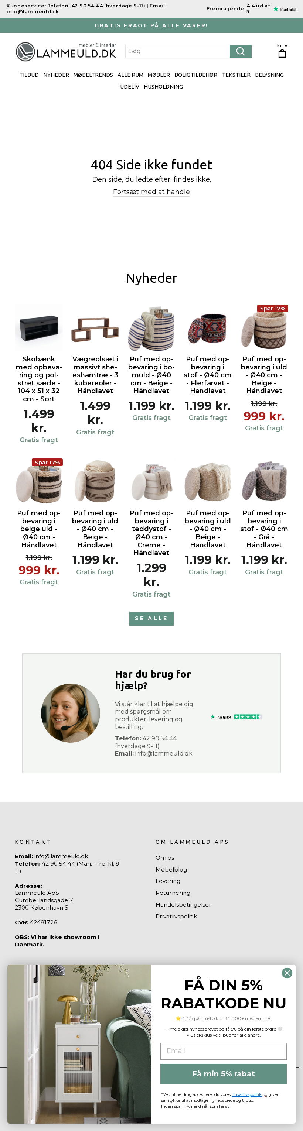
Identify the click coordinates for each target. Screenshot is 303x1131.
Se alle (151, 618)
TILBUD (29, 75)
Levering (168, 880)
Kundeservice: (26, 5)
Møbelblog (171, 869)
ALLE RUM (130, 75)
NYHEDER (56, 75)
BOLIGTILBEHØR (195, 75)
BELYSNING (269, 75)
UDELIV (129, 86)
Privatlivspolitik (176, 916)
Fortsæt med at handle (151, 192)
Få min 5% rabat (223, 1073)
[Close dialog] (287, 973)
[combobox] (188, 51)
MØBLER (159, 75)
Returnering (173, 892)
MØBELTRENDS (93, 75)
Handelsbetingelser (183, 904)
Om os (165, 857)
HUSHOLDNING (163, 86)
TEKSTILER (236, 75)
